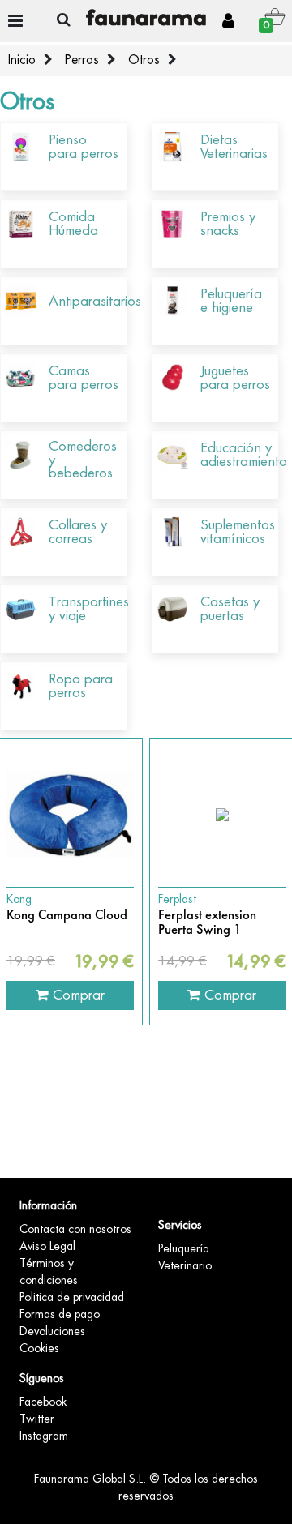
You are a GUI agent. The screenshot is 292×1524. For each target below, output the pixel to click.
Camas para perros (83, 378)
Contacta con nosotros (75, 1229)
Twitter (36, 1418)
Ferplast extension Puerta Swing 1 (207, 923)
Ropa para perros (81, 686)
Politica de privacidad (71, 1297)
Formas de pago (59, 1314)
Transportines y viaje (89, 609)
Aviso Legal (47, 1246)
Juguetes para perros (235, 378)
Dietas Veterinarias (234, 147)
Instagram (43, 1435)
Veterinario (185, 1265)
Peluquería (183, 1248)
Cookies (39, 1348)
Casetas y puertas (230, 609)
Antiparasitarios (95, 301)
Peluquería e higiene (231, 301)
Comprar (77, 995)
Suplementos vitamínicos (237, 532)
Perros (82, 60)
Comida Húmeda (73, 224)
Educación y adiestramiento (243, 455)
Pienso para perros (83, 147)
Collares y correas (78, 532)
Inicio (22, 60)
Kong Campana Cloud (66, 915)
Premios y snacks (228, 224)
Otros (144, 60)
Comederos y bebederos (83, 459)
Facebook (43, 1401)
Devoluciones (52, 1331)
